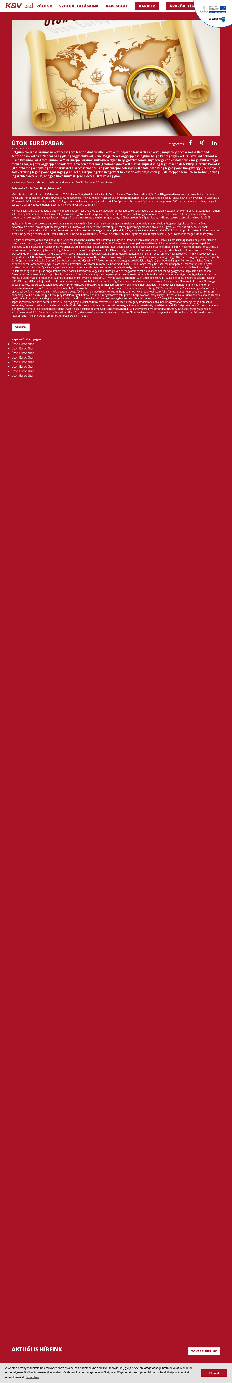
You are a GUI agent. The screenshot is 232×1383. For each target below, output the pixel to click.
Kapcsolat (117, 6)
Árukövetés (181, 6)
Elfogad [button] (214, 1373)
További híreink (204, 1351)
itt (48, 1372)
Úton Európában (23, 344)
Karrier (147, 6)
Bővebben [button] (32, 1377)
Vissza (20, 327)
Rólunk (44, 6)
